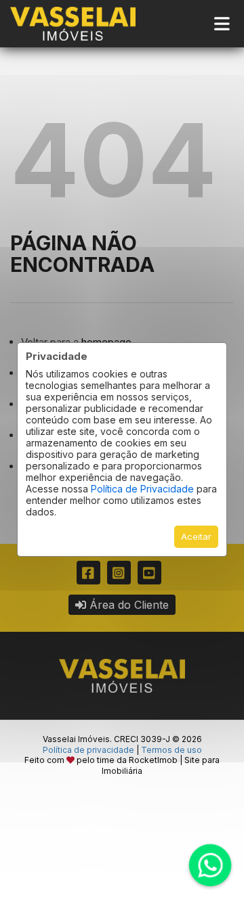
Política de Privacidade (142, 488)
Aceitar (196, 536)
